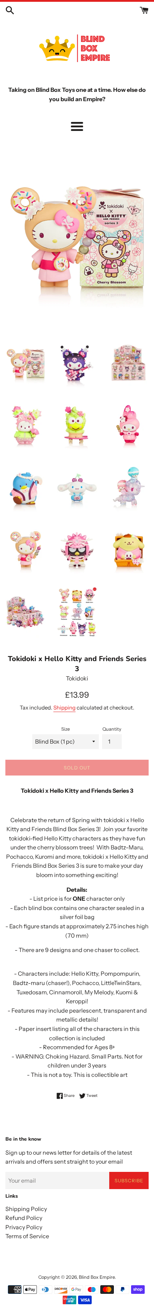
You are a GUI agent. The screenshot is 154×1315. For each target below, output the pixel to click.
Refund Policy (23, 1217)
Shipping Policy (26, 1208)
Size (65, 729)
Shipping (64, 707)
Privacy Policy (23, 1227)
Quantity (111, 729)
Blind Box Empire (97, 1277)
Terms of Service (27, 1236)
